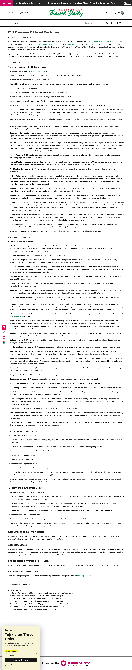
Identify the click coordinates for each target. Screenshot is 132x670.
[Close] (38, 628)
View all (127, 3)
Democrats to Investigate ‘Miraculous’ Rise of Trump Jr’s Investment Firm (81, 3)
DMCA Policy (73, 44)
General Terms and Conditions (99, 41)
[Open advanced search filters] (112, 23)
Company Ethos (18, 316)
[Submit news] (4, 327)
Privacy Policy (89, 44)
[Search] (107, 23)
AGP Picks (6, 3)
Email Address (11, 651)
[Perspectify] (4, 332)
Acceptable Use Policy (47, 44)
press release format (38, 71)
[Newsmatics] (4, 342)
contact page (82, 576)
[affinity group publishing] (4, 337)
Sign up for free (20, 660)
